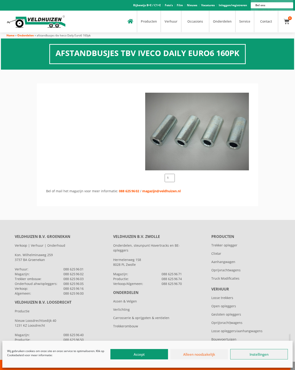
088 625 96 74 (172, 279)
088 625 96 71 (172, 274)
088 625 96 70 (172, 283)
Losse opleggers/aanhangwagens (237, 331)
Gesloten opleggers (226, 314)
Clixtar (216, 253)
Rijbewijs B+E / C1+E (147, 5)
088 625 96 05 (73, 283)
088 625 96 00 (73, 293)
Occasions (195, 21)
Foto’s (169, 5)
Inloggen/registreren (233, 5)
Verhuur (171, 21)
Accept (139, 354)
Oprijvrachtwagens (226, 270)
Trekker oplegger (224, 245)
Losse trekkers (222, 298)
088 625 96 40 (73, 335)
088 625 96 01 (73, 269)
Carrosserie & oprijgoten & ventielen (141, 318)
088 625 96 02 (129, 191)
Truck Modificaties (225, 278)
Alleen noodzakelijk (199, 354)
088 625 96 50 (73, 339)
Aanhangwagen (223, 262)
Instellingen (259, 354)
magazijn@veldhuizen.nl (161, 191)
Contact (266, 21)
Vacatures (208, 5)
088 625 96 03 (73, 279)
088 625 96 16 (73, 288)
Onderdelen (222, 21)
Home (10, 35)
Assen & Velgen (125, 301)
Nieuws (192, 5)
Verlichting (121, 309)
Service (244, 21)
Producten (149, 21)
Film (180, 5)
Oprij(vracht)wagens (226, 322)
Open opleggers (223, 306)
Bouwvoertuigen (223, 339)
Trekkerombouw (125, 326)
